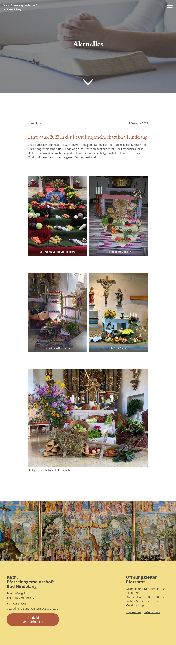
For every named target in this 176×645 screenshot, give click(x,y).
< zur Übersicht (38, 123)
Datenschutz (152, 612)
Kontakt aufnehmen (33, 619)
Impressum (133, 612)
